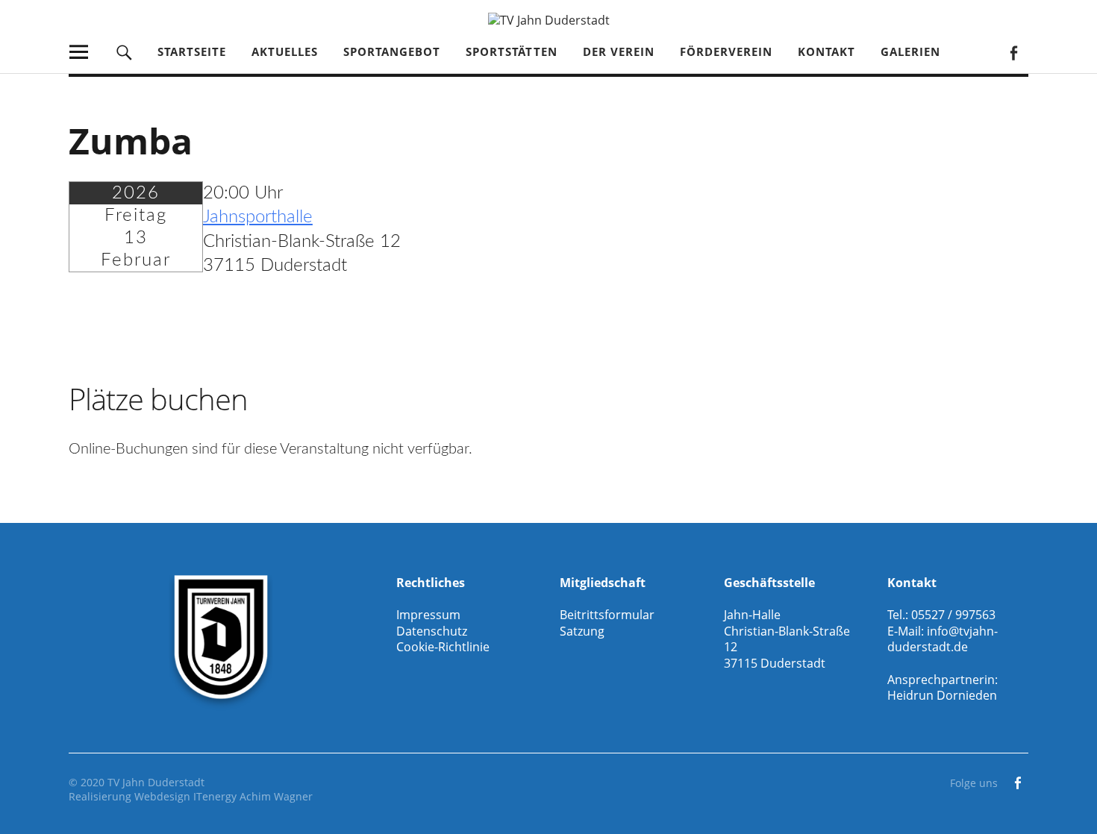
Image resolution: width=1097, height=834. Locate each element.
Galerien (910, 51)
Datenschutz (431, 631)
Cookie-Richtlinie (443, 647)
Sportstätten (511, 51)
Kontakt (826, 51)
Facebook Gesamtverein (1013, 52)
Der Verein (618, 51)
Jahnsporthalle (258, 217)
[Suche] (124, 52)
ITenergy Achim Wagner (253, 796)
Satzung (582, 631)
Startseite (191, 51)
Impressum (428, 614)
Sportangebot (391, 51)
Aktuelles (284, 51)
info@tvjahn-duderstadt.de (942, 639)
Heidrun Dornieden (942, 695)
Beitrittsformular (607, 614)
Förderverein (726, 51)
